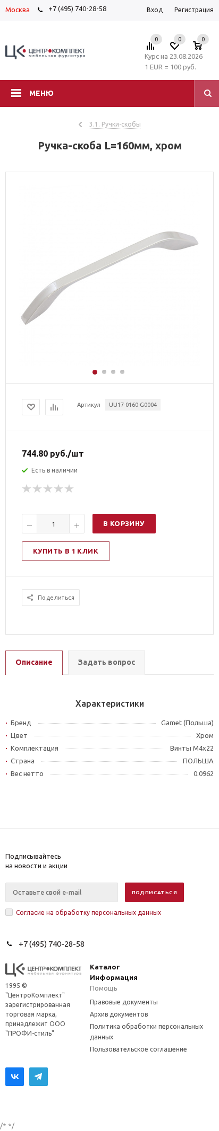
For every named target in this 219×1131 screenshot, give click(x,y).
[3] (48, 489)
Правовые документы (124, 1002)
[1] (27, 489)
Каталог (105, 966)
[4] (59, 489)
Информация (114, 977)
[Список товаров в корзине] (203, 49)
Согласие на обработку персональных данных (88, 912)
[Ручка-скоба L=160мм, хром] (109, 363)
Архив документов (119, 1014)
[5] (69, 489)
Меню (41, 93)
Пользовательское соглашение (138, 1049)
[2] (37, 489)
